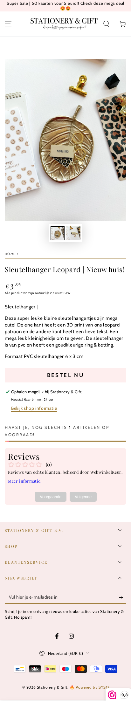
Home (10, 254)
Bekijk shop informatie (34, 408)
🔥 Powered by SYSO (89, 687)
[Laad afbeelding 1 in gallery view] (58, 233)
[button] (106, 23)
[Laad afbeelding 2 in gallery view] (73, 233)
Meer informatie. (25, 481)
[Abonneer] (122, 597)
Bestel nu (65, 375)
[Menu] (8, 23)
